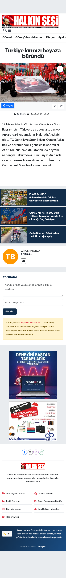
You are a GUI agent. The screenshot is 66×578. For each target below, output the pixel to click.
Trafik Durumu (13, 501)
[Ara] (5, 30)
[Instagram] (36, 452)
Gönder (9, 311)
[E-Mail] (23, 261)
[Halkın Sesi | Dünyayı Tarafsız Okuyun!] (30, 21)
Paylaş (9, 105)
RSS (8, 534)
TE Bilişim (40, 546)
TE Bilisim (21, 114)
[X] (30, 452)
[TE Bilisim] (10, 256)
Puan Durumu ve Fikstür (50, 501)
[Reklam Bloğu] (33, 374)
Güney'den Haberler (28, 37)
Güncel (7, 37)
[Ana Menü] (9, 30)
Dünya (50, 37)
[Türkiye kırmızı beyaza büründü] (33, 82)
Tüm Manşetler (13, 509)
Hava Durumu (46, 493)
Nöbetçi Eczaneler (15, 493)
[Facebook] (24, 452)
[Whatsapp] (41, 452)
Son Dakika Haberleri (48, 509)
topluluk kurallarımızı (32, 322)
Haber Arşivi (12, 517)
